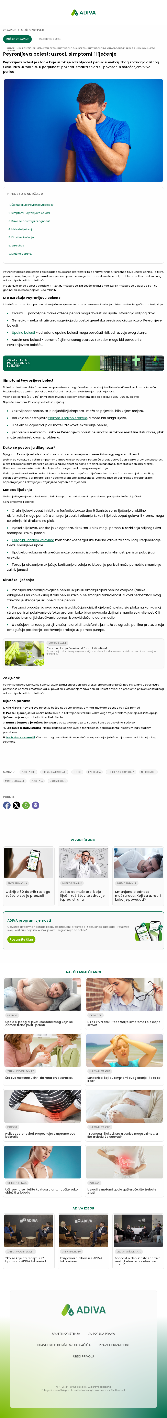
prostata (37, 781)
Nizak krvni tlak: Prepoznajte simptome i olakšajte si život (123, 1020)
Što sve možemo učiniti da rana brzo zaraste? (39, 1075)
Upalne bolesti (23, 332)
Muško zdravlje (32, 30)
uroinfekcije (58, 781)
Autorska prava (101, 1333)
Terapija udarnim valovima (33, 540)
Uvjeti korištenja (66, 1333)
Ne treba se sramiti (20, 737)
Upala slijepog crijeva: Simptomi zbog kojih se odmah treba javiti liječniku (39, 1020)
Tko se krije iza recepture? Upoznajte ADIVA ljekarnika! (25, 1256)
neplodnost (148, 772)
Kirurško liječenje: (22, 237)
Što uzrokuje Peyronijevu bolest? (32, 205)
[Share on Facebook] (7, 805)
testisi (77, 772)
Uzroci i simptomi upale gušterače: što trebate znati (121, 1188)
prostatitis (28, 772)
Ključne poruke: (21, 254)
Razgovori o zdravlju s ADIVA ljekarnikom (81, 1256)
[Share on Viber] (35, 805)
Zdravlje (9, 30)
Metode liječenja (22, 229)
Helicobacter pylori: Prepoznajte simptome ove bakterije (40, 1132)
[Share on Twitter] (16, 805)
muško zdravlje (14, 781)
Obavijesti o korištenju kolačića (64, 1345)
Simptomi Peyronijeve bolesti (30, 213)
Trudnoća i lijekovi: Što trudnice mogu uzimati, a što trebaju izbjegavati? (122, 1132)
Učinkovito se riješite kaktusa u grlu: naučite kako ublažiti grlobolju (41, 1188)
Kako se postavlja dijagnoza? (31, 221)
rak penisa (94, 772)
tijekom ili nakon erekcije (67, 418)
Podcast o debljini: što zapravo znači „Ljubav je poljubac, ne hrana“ (137, 1258)
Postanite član (21, 939)
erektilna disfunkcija (121, 772)
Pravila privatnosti (114, 1345)
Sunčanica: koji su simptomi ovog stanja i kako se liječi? (123, 1076)
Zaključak (17, 245)
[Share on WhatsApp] (26, 805)
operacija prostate (54, 772)
